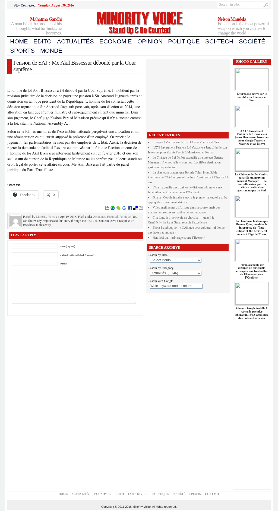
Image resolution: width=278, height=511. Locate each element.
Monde (51, 50)
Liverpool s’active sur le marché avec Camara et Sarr (186, 142)
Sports (22, 50)
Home (19, 41)
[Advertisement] (188, 94)
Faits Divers (138, 494)
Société (252, 41)
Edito (42, 41)
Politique (184, 41)
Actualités (75, 41)
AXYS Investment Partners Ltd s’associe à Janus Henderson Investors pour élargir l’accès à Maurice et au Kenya (251, 137)
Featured (112, 217)
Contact (212, 494)
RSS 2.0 (92, 221)
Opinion (150, 41)
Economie (115, 41)
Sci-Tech (219, 41)
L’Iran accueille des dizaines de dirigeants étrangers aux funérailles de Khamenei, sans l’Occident (251, 271)
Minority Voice (45, 217)
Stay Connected (25, 5)
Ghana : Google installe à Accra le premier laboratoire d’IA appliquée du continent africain (251, 313)
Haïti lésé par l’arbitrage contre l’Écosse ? (179, 237)
